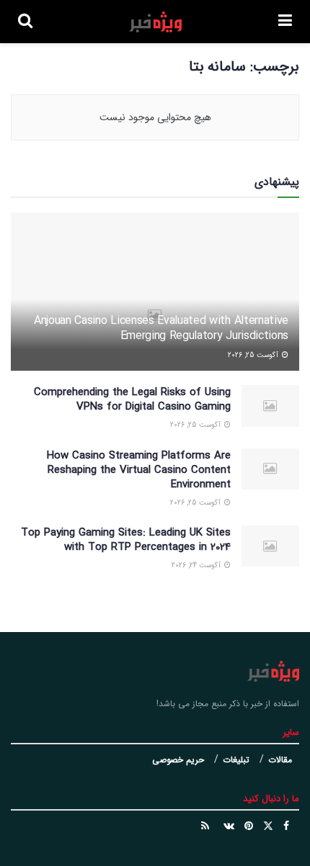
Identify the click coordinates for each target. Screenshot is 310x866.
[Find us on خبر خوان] (205, 826)
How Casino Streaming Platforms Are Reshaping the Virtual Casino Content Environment (139, 470)
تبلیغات (236, 760)
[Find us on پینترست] (248, 826)
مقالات (280, 760)
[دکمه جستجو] (25, 21)
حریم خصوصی (178, 760)
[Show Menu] (285, 21)
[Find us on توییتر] (268, 826)
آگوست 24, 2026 (197, 565)
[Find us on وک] (228, 826)
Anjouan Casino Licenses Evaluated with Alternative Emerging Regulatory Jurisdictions (161, 328)
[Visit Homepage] (155, 22)
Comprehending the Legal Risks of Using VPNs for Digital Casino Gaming (132, 399)
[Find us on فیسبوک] (286, 826)
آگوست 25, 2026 (254, 355)
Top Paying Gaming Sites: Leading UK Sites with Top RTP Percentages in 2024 (126, 540)
